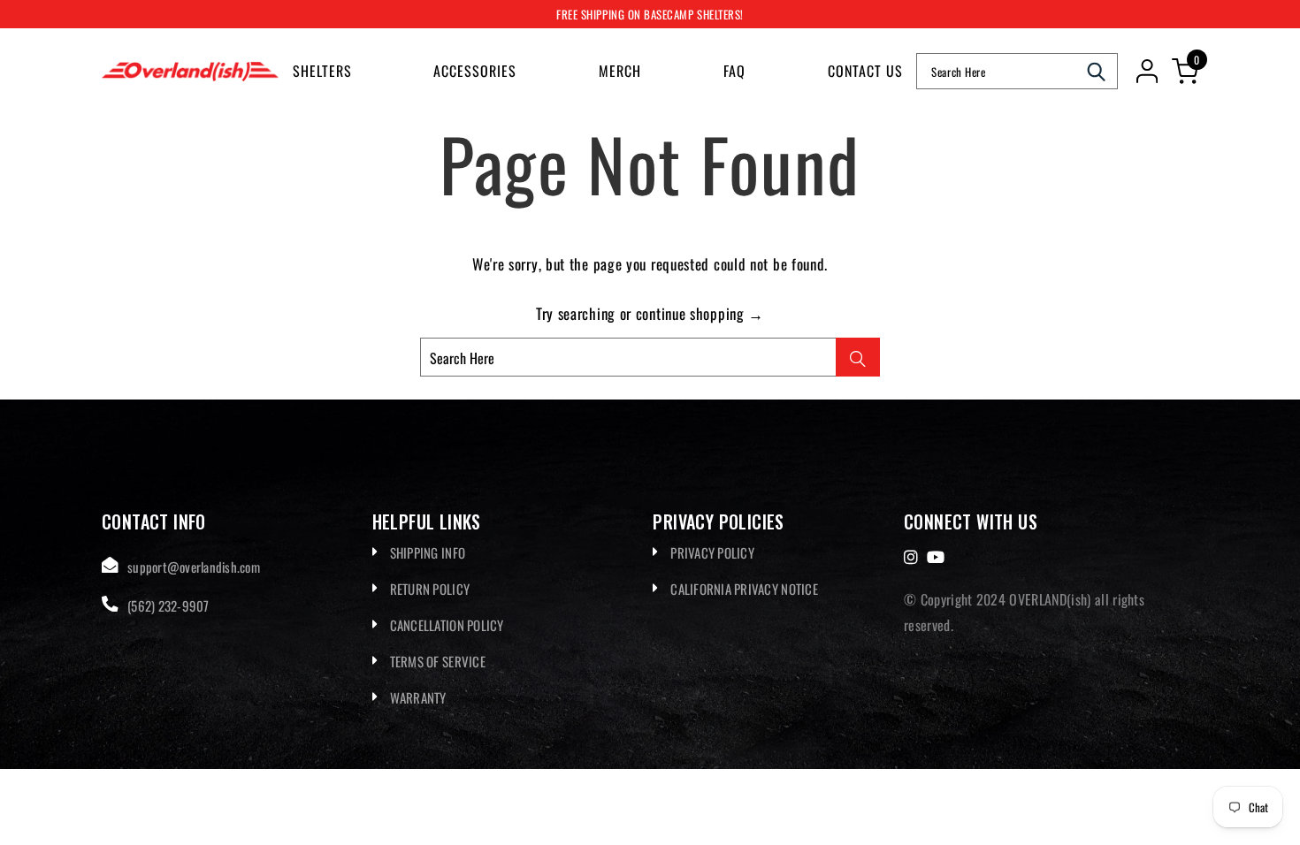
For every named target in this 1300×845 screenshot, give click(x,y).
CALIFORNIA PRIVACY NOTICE (744, 588)
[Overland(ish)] (190, 71)
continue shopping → (700, 313)
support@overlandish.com (193, 566)
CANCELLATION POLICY (447, 625)
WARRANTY (418, 697)
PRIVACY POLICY (712, 552)
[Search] (1096, 71)
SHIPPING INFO (427, 552)
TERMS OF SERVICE (438, 661)
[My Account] (1147, 71)
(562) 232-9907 (168, 605)
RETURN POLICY (430, 588)
